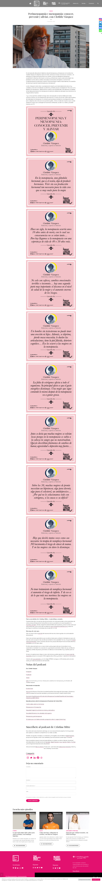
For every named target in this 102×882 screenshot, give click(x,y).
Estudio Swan (29, 688)
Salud (51, 11)
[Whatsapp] (41, 757)
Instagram (28, 671)
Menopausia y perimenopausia (34, 716)
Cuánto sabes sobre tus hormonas (35, 704)
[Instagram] (27, 757)
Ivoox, (60, 742)
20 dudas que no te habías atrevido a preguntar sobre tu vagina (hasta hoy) (46, 719)
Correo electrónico (30, 785)
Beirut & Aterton (40, 746)
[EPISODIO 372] (77, 820)
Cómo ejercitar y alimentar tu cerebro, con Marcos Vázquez (48, 833)
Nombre (28, 780)
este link (40, 633)
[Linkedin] (34, 757)
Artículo (28, 691)
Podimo (69, 742)
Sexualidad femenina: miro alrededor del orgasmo (39, 713)
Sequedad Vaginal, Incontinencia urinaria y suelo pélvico (40, 710)
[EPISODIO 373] (51, 820)
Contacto (91, 3)
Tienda (83, 3)
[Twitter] (31, 757)
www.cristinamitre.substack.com (59, 626)
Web (27, 791)
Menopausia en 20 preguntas (33, 707)
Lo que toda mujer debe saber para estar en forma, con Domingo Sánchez (24, 834)
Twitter (27, 677)
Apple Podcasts (70, 735)
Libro (27, 680)
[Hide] (101, 33)
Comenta (28, 766)
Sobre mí (75, 3)
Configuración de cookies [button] (84, 879)
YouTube (73, 742)
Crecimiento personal (72, 830)
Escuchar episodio (20, 845)
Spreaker (48, 742)
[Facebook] (38, 757)
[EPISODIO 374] (24, 820)
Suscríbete (76, 871)
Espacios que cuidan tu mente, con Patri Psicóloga (77, 833)
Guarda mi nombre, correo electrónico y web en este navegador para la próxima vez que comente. (49, 797)
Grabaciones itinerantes (64, 746)
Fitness (15, 830)
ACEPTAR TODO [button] (96, 879)
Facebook (28, 674)
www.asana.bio (37, 659)
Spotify (64, 742)
